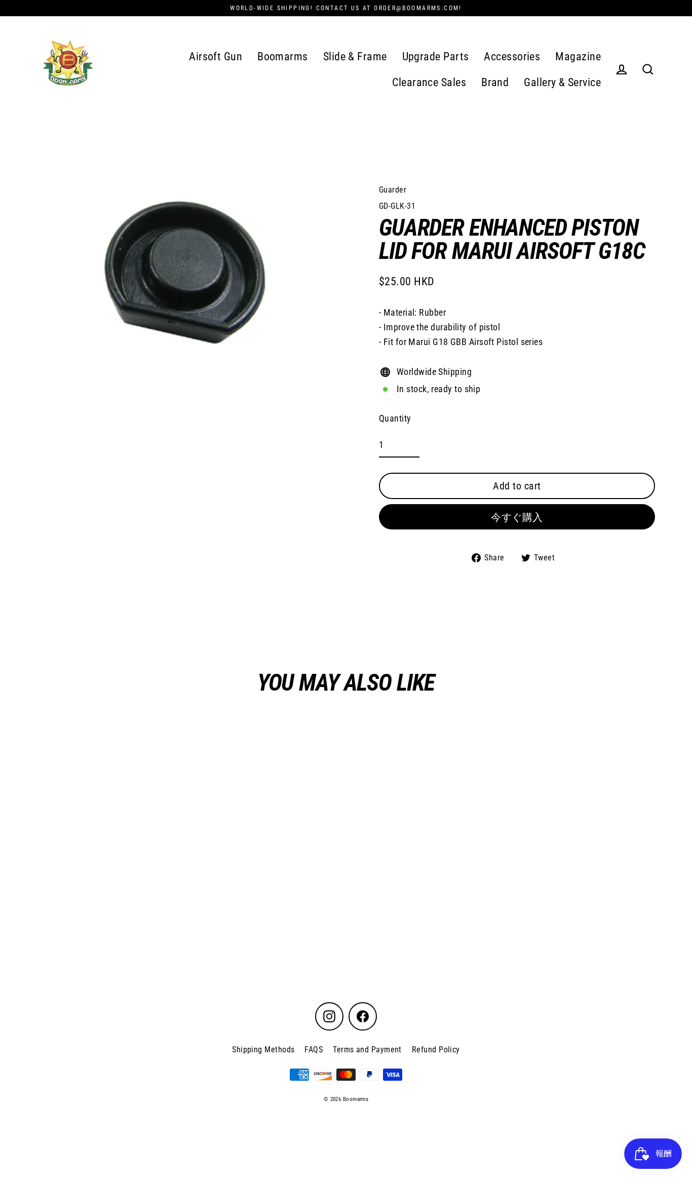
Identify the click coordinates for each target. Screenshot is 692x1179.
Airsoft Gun (215, 56)
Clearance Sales (429, 82)
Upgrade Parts (435, 56)
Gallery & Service (562, 82)
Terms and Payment (367, 1049)
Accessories (512, 56)
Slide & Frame (355, 56)
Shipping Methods (263, 1049)
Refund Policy (436, 1049)
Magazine (578, 56)
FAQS (313, 1049)
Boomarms (282, 56)
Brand (495, 82)
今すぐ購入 (517, 517)
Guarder (392, 190)
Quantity (395, 418)
